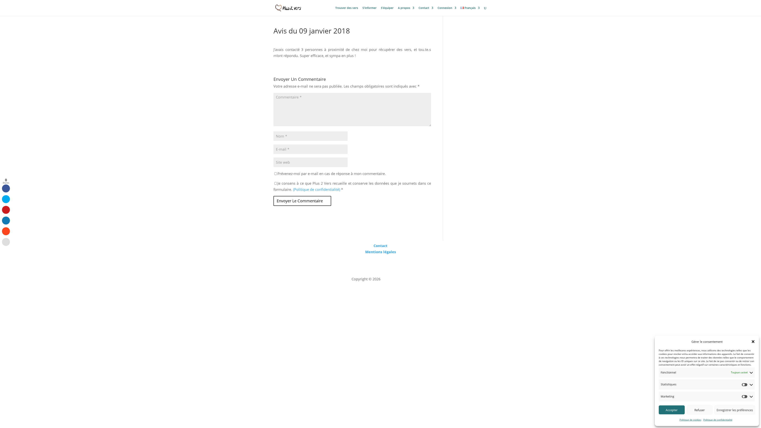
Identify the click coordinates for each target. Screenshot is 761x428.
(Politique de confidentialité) (316, 189)
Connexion (445, 8)
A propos (404, 8)
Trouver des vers (346, 8)
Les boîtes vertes (395, 279)
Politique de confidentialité (717, 419)
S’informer (369, 8)
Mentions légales (380, 251)
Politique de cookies (690, 419)
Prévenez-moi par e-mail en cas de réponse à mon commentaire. (331, 173)
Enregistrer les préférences (735, 410)
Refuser (699, 410)
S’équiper (387, 8)
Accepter (672, 410)
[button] (753, 342)
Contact (424, 8)
